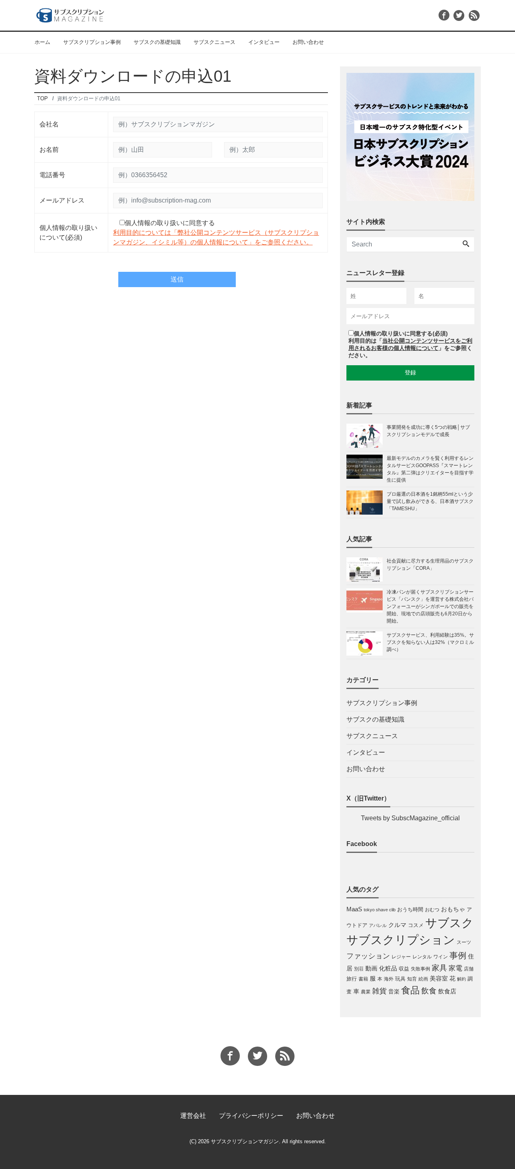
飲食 (429, 991)
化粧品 (388, 968)
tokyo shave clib (380, 909)
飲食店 (447, 991)
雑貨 (379, 991)
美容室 (439, 978)
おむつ (432, 909)
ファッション (368, 956)
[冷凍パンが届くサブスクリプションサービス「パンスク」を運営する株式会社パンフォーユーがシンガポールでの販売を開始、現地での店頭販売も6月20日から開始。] (366, 606)
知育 (412, 979)
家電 (455, 968)
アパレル (378, 925)
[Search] (466, 244)
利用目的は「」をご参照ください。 (410, 347)
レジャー (401, 957)
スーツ (464, 942)
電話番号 (52, 175)
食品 (410, 990)
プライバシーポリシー (251, 1115)
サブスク (449, 922)
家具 (439, 967)
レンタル (422, 957)
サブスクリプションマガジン (245, 1141)
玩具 (400, 979)
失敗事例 (420, 969)
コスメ (416, 925)
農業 (366, 992)
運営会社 (193, 1115)
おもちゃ (453, 909)
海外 (388, 979)
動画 (371, 968)
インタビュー (264, 42)
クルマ (397, 924)
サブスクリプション (400, 939)
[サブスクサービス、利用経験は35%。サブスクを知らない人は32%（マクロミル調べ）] (366, 643)
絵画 (423, 979)
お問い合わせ (308, 42)
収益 (404, 969)
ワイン (440, 957)
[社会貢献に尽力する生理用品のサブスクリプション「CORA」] (366, 569)
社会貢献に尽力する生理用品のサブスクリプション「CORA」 (430, 564)
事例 (457, 955)
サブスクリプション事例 (92, 42)
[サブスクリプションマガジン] (70, 14)
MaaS (354, 909)
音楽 (394, 991)
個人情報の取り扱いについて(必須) (68, 232)
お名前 (49, 149)
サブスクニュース (214, 42)
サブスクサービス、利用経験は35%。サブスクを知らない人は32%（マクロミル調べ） (430, 642)
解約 (461, 979)
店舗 (469, 969)
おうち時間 (410, 909)
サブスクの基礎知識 (157, 42)
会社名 (49, 124)
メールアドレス (61, 200)
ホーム (42, 42)
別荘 (359, 969)
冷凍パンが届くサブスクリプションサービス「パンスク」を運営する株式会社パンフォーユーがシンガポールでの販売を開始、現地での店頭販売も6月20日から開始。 (430, 606)
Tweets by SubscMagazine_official (410, 818)
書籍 (363, 979)
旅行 (351, 979)
